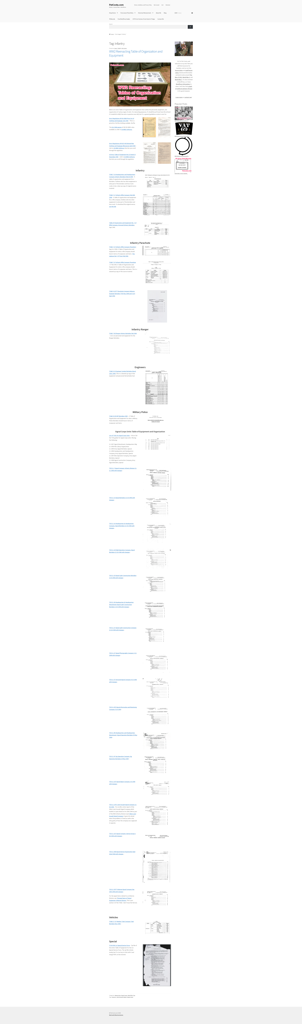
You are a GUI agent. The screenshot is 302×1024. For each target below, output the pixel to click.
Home (112, 34)
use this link (112, 206)
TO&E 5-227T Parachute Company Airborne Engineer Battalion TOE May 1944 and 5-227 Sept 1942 (122, 293)
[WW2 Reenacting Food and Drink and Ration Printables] (184, 128)
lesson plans (179, 70)
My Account (156, 5)
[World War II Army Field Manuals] (184, 165)
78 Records (112, 19)
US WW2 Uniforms (126, 129)
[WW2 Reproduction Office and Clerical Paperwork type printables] (184, 113)
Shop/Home (112, 13)
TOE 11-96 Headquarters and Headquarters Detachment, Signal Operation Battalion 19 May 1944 (123, 735)
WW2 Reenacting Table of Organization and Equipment (135, 53)
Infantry (114, 997)
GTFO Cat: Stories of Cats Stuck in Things (144, 19)
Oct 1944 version (117, 127)
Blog (165, 13)
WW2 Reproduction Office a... (182, 121)
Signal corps (130, 997)
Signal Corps (124, 995)
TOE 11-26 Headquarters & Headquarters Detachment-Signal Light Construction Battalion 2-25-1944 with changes (121, 604)
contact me (188, 97)
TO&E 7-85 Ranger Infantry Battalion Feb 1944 (123, 333)
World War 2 (186, 77)
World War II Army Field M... (181, 173)
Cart (162, 5)
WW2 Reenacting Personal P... (182, 156)
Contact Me (161, 19)
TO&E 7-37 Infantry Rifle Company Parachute (122, 247)
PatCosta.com (116, 4)
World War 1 (178, 79)
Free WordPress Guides (124, 19)
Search (110, 24)
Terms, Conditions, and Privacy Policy (143, 5)
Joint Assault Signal (121, 997)
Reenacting (117, 995)
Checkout (168, 5)
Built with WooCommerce (116, 1015)
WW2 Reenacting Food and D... (182, 136)
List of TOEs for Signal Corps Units (119, 435)
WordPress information (183, 84)
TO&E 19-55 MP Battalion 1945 (118, 416)
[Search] (190, 27)
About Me (158, 13)
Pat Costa (124, 48)
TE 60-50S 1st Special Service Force (119, 945)
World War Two (131, 995)
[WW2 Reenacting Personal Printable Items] (184, 146)
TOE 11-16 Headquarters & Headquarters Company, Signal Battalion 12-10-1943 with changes (121, 526)
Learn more (179, 97)
